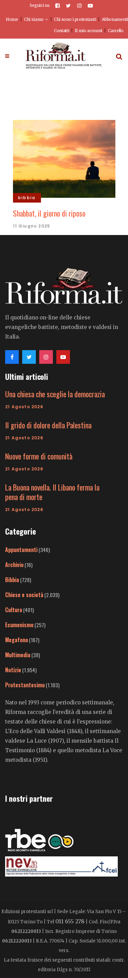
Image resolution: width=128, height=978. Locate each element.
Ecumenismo (19, 625)
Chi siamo (34, 19)
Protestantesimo (25, 685)
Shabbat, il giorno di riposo (49, 213)
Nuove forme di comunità (38, 456)
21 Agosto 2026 (24, 407)
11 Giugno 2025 (32, 226)
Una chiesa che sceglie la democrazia (55, 393)
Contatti (61, 30)
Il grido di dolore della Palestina (48, 424)
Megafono (16, 640)
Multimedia (17, 655)
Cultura (13, 610)
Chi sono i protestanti (75, 19)
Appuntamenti (21, 550)
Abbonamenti (115, 19)
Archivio (14, 565)
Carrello (116, 30)
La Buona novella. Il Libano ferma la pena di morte (52, 492)
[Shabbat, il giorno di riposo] (64, 158)
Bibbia (12, 580)
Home (12, 19)
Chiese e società (24, 595)
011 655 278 (70, 921)
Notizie (13, 670)
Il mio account (88, 30)
